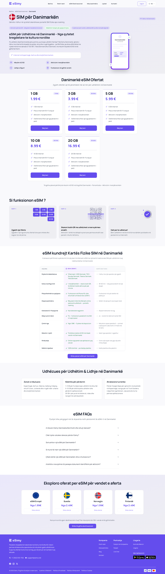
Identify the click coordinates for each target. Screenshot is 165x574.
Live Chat (116, 552)
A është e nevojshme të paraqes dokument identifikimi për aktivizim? (73, 464)
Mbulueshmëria (92, 4)
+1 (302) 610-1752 (17, 558)
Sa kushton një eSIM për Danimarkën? (61, 442)
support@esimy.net (34, 558)
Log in (142, 4)
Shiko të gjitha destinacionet (82, 526)
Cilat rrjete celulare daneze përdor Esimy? (62, 435)
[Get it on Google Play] (139, 557)
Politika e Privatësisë (59, 570)
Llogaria (135, 548)
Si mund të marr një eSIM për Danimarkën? (62, 450)
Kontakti (114, 4)
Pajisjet (116, 548)
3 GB (72, 93)
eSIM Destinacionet (75, 4)
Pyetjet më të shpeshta (121, 544)
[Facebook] (10, 564)
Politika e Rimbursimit (73, 570)
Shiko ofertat (36, 510)
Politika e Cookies (86, 570)
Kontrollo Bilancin (138, 544)
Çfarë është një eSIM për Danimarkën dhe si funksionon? (68, 457)
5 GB (109, 93)
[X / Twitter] (17, 564)
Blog (100, 552)
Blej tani (45, 128)
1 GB (34, 93)
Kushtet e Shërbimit (45, 570)
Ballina (50, 4)
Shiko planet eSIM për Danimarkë (82, 356)
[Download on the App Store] (151, 557)
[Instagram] (13, 564)
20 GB (73, 140)
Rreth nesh (61, 4)
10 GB (35, 140)
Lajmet (104, 4)
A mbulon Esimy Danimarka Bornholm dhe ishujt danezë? (68, 428)
